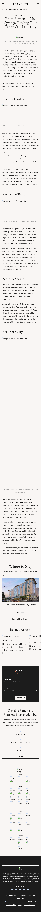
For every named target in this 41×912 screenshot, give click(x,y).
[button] (17, 612)
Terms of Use (31, 895)
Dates (6, 688)
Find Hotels (20, 698)
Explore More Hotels (19, 619)
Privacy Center (21, 898)
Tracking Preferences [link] (29, 905)
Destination (8, 679)
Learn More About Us (12, 895)
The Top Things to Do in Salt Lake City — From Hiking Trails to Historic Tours (14, 648)
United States (12, 9)
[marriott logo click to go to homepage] (20, 3)
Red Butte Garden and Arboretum (18, 136)
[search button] (38, 3)
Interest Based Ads (11, 905)
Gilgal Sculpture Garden (19, 502)
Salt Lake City (23, 9)
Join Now (20, 756)
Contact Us (23, 895)
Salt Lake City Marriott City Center (21, 605)
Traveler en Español (20, 863)
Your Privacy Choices (30, 901)
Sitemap (20, 905)
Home (3, 9)
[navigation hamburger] (3, 3)
